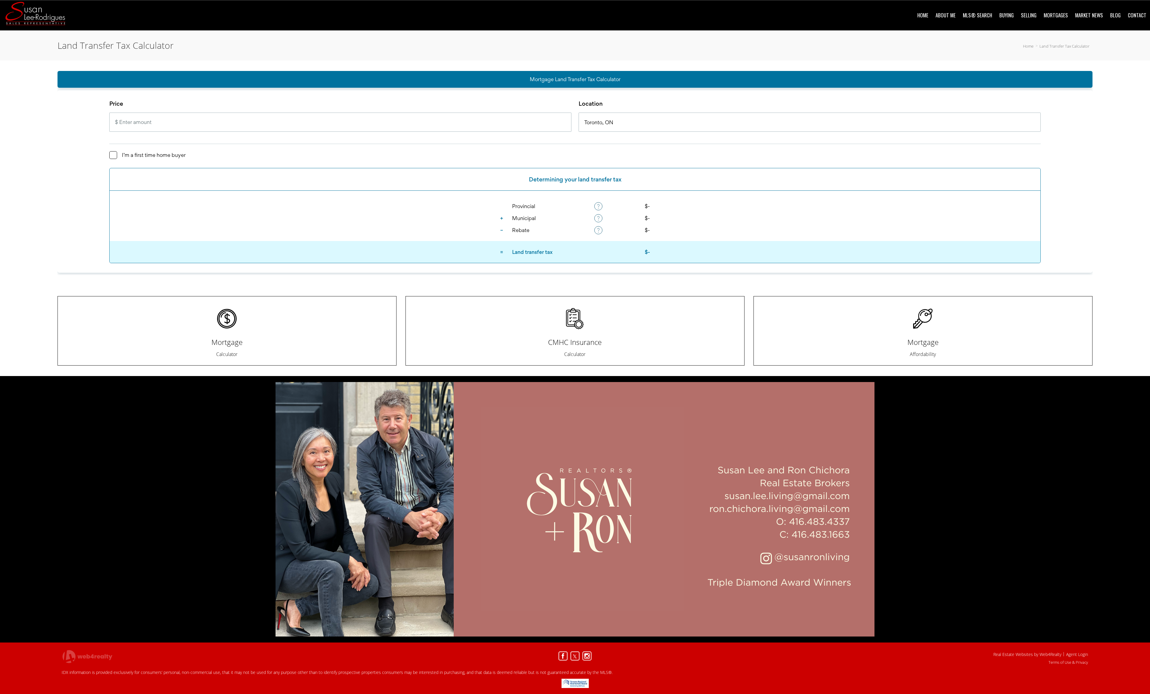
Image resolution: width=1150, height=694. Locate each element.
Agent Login (1077, 654)
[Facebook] (563, 655)
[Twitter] (575, 655)
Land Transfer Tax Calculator (1064, 46)
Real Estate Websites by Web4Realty (1027, 654)
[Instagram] (586, 655)
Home (1028, 46)
